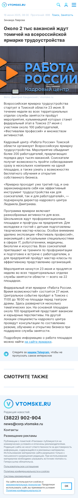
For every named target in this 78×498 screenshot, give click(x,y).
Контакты (11, 430)
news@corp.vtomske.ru (23, 424)
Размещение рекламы (20, 436)
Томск (55, 14)
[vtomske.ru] (13, 4)
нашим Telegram (38, 352)
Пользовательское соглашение (21, 466)
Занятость (67, 14)
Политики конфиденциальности (23, 490)
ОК (66, 485)
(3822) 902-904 (22, 418)
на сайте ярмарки (38, 342)
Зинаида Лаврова (14, 20)
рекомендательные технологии (23, 484)
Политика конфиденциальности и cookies (26, 471)
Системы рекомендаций (17, 476)
